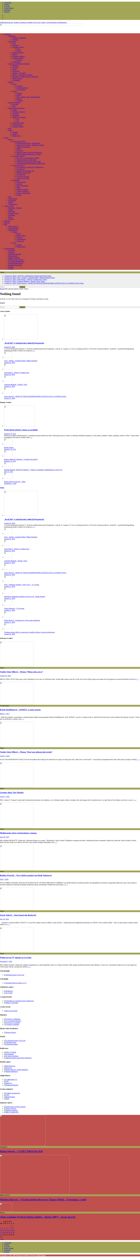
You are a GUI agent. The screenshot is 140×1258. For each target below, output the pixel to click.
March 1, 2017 (5, 714)
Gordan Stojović (13, 228)
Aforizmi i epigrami (18, 112)
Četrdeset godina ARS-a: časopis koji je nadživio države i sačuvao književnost (29, 632)
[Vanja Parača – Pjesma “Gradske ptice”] (8, 369)
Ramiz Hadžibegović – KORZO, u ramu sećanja (20, 710)
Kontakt (6, 12)
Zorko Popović (13, 226)
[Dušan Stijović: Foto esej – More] (8, 478)
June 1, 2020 (4, 879)
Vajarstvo (15, 67)
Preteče (14, 110)
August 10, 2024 (5, 676)
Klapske (19, 99)
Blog (5, 224)
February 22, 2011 (10, 461)
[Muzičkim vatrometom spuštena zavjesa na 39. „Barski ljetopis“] (8, 593)
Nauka (6, 138)
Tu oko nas (20, 241)
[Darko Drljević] (10, 1032)
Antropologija (12, 198)
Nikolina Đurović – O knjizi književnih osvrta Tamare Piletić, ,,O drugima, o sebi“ (43, 1199)
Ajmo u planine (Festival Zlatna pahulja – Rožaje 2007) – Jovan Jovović (38, 1217)
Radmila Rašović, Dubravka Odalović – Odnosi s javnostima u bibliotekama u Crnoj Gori (33, 470)
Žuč (17, 119)
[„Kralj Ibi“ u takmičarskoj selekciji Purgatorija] (21, 339)
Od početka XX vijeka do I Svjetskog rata (30, 167)
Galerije (10, 210)
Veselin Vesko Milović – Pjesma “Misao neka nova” (21, 672)
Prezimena (11, 215)
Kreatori (15, 132)
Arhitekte (15, 40)
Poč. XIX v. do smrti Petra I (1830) (27, 158)
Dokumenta (16, 180)
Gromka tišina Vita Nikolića (12, 792)
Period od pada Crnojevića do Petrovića (29, 152)
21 (9, 1232)
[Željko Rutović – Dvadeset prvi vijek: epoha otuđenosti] (8, 617)
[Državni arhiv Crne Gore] (10, 1042)
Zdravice (19, 60)
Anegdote (15, 113)
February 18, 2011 (10, 434)
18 (3, 1232)
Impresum (7, 10)
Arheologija (12, 200)
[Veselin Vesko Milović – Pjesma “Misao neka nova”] (16, 666)
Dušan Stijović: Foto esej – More (14, 482)
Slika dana (11, 211)
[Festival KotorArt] (8, 1068)
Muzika (10, 82)
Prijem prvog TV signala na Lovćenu (15, 957)
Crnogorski (7, 2)
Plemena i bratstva (22, 189)
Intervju (14, 54)
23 (13, 1232)
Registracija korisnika (15, 265)
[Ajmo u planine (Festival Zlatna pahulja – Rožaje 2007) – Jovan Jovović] (6, 1211)
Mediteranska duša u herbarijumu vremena (18, 833)
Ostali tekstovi (21, 247)
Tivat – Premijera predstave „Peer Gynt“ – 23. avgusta (21, 585)
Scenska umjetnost (14, 102)
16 (13, 1230)
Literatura (15, 45)
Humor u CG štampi (19, 117)
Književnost (12, 41)
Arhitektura (12, 36)
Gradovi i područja (22, 191)
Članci (14, 84)
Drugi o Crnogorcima (23, 193)
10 (1, 1230)
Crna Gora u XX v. (18, 165)
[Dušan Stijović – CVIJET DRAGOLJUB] (23, 1145)
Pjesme (14, 91)
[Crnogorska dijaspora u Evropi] (12, 1021)
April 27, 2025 (5, 796)
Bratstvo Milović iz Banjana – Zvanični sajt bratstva (21, 459)
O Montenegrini (9, 248)
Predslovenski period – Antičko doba (28, 143)
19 (5, 1232)
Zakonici (19, 184)
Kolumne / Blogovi (18, 56)
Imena (10, 217)
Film (13, 106)
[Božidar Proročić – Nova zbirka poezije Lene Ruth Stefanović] (16, 869)
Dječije (18, 95)
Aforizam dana (17, 125)
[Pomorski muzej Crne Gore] (14, 1040)
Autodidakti (16, 80)
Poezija (18, 51)
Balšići (18, 149)
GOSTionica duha (18, 123)
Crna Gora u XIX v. (18, 156)
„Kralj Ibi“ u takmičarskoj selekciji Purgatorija (24, 343)
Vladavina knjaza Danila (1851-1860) (28, 162)
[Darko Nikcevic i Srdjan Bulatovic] (16, 1070)
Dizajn (14, 69)
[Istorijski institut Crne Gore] (11, 1044)
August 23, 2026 (9, 374)
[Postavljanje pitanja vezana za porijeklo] (19, 426)
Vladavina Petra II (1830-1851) (26, 160)
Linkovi (10, 269)
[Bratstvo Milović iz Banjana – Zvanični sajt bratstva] (8, 456)
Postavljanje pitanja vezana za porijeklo (21, 430)
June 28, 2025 (4, 837)
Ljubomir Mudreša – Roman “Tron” (15, 384)
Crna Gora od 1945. (22, 176)
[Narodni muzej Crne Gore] (14, 975)
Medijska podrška (14, 258)
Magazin (7, 223)
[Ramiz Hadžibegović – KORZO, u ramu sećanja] (16, 704)
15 (11, 1230)
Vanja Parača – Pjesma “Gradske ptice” (17, 373)
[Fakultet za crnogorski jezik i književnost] (19, 1001)
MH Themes (41, 1255)
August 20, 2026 (9, 634)
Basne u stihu (20, 235)
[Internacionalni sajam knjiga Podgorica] (18, 1058)
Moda (10, 130)
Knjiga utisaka (8, 8)
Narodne (19, 93)
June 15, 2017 (8, 471)
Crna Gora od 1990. (22, 178)
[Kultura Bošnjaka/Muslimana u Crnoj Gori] (9, 1054)
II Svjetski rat (20, 174)
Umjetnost (7, 34)
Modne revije (16, 136)
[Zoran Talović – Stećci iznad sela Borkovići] (16, 909)
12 (5, 1230)
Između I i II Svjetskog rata (25, 171)
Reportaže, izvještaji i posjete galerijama (25, 77)
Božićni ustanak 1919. (23, 173)
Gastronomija (12, 204)
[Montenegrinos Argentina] (11, 1024)
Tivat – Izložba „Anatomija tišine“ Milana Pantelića (20, 361)
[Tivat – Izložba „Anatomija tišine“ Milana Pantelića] (8, 357)
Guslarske (19, 101)
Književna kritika (17, 52)
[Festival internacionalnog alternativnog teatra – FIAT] (6, 1099)
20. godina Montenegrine (16, 261)
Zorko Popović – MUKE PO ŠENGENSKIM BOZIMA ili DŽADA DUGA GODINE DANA (35, 396)
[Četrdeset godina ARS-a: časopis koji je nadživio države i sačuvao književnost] (8, 629)
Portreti (18, 195)
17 (1, 1232)
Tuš (17, 121)
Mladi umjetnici (17, 78)
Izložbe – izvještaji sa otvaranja (22, 75)
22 (11, 1232)
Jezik (9, 197)
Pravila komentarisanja (15, 263)
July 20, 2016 (4, 919)
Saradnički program (14, 254)
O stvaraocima (21, 239)
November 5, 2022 (6, 961)
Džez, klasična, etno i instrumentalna (28, 97)
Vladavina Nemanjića (23, 147)
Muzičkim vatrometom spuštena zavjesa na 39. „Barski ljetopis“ (24, 596)
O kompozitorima (22, 88)
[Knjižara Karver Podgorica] (11, 1056)
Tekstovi (15, 134)
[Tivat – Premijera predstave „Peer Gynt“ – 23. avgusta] (8, 581)
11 (3, 1230)
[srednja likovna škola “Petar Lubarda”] (14, 1107)
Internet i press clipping (15, 259)
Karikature (15, 115)
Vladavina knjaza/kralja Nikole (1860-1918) (30, 163)
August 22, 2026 (9, 398)
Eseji (13, 43)
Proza (18, 49)
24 (1, 1235)
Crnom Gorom (9, 206)
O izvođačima (20, 89)
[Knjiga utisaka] (8, 444)
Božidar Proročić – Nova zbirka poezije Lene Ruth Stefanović (26, 875)
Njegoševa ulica (13, 213)
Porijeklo (11, 219)
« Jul (1, 1239)
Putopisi (19, 245)
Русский (7, 6)
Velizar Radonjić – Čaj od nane (14, 608)
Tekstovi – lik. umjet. (19, 73)
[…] (137, 679)
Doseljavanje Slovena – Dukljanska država (30, 145)
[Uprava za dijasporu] (12, 1019)
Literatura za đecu (18, 47)
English (6, 4)
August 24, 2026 (9, 347)
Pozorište (15, 104)
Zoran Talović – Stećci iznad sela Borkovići (18, 915)
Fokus (2, 487)
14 (9, 1230)
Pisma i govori (21, 182)
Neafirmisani (16, 62)
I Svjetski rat (20, 169)
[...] (34, 351)
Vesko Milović (13, 230)
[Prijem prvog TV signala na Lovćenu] (16, 952)
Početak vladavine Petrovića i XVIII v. (28, 154)
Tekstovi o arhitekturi (19, 38)
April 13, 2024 (5, 756)
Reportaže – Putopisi (15, 208)
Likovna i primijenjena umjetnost (19, 64)
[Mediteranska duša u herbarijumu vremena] (16, 827)
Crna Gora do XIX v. (19, 141)
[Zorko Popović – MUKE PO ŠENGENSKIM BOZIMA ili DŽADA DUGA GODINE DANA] (8, 393)
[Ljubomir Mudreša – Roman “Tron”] (8, 381)
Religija (10, 202)
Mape (18, 187)
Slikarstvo (15, 65)
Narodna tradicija (17, 58)
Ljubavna (19, 237)
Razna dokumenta (22, 186)
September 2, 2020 (10, 483)
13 (7, 1230)
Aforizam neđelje (17, 126)
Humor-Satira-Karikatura (16, 108)
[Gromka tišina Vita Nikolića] (16, 787)
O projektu (11, 250)
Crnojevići (19, 150)
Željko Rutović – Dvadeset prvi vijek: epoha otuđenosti (22, 620)
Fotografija (15, 71)
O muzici (19, 86)
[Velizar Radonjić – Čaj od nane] (8, 605)
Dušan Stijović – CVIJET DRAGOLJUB (21, 1151)
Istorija (10, 139)
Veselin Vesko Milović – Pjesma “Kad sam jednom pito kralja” (26, 752)
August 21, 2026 (9, 586)
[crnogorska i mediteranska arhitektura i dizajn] (8, 993)
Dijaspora (7, 221)
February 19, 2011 (10, 449)
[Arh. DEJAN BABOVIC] (8, 991)
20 (7, 1232)
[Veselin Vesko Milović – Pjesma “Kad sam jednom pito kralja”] (16, 746)
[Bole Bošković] (9, 1066)
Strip (9, 128)
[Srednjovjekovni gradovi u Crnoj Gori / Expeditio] (15, 983)
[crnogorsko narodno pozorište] (6, 1095)
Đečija (18, 234)
